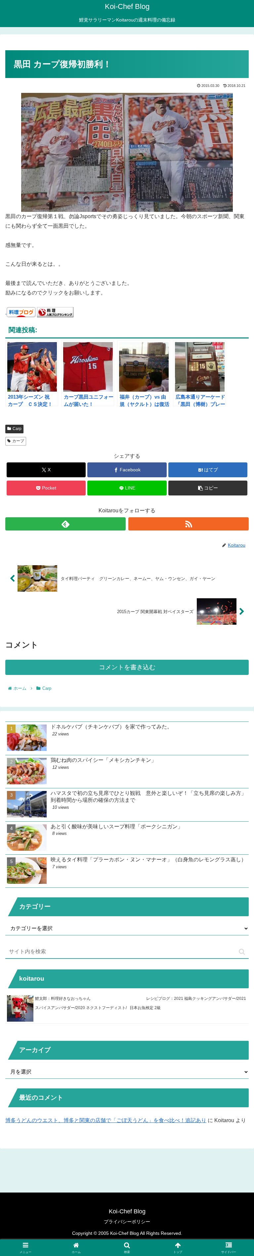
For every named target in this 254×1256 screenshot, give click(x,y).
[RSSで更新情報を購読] (188, 523)
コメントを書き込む (127, 667)
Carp (17, 428)
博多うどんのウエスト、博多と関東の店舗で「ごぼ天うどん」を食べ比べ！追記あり (105, 1120)
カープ (18, 441)
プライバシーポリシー (127, 1221)
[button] (207, 488)
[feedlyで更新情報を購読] (65, 523)
